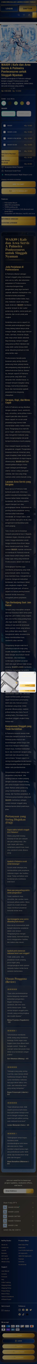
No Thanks (27, 690)
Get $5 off (27, 685)
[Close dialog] (35, 673)
